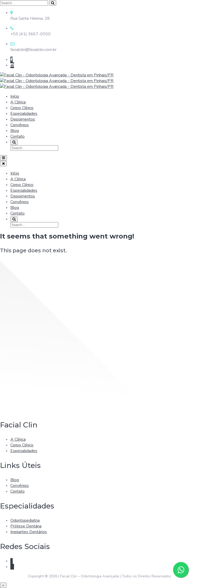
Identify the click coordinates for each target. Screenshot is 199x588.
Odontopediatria (25, 520)
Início (14, 96)
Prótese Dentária (25, 526)
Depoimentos (22, 119)
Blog (14, 131)
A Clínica (18, 102)
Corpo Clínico (21, 108)
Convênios (19, 125)
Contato (17, 136)
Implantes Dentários (28, 532)
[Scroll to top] (3, 585)
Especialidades (23, 113)
